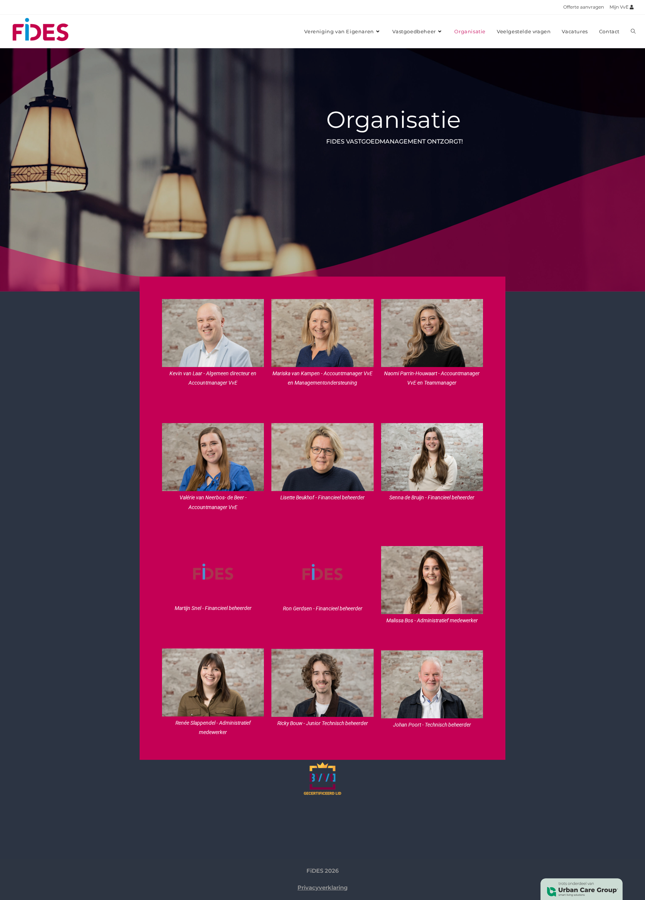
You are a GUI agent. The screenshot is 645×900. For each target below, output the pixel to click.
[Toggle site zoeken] (633, 31)
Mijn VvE (620, 7)
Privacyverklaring (322, 887)
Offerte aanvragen (583, 7)
